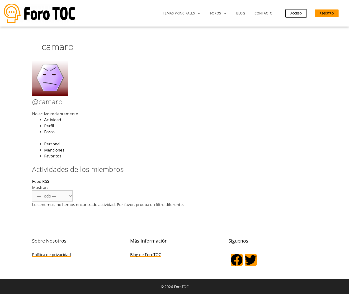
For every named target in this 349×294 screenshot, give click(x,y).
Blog (240, 13)
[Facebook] (237, 260)
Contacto (264, 13)
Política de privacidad (51, 254)
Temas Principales (179, 13)
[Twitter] (251, 260)
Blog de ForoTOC (145, 254)
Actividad (52, 119)
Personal (52, 144)
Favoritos (52, 156)
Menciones (54, 150)
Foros (215, 13)
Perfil (49, 126)
